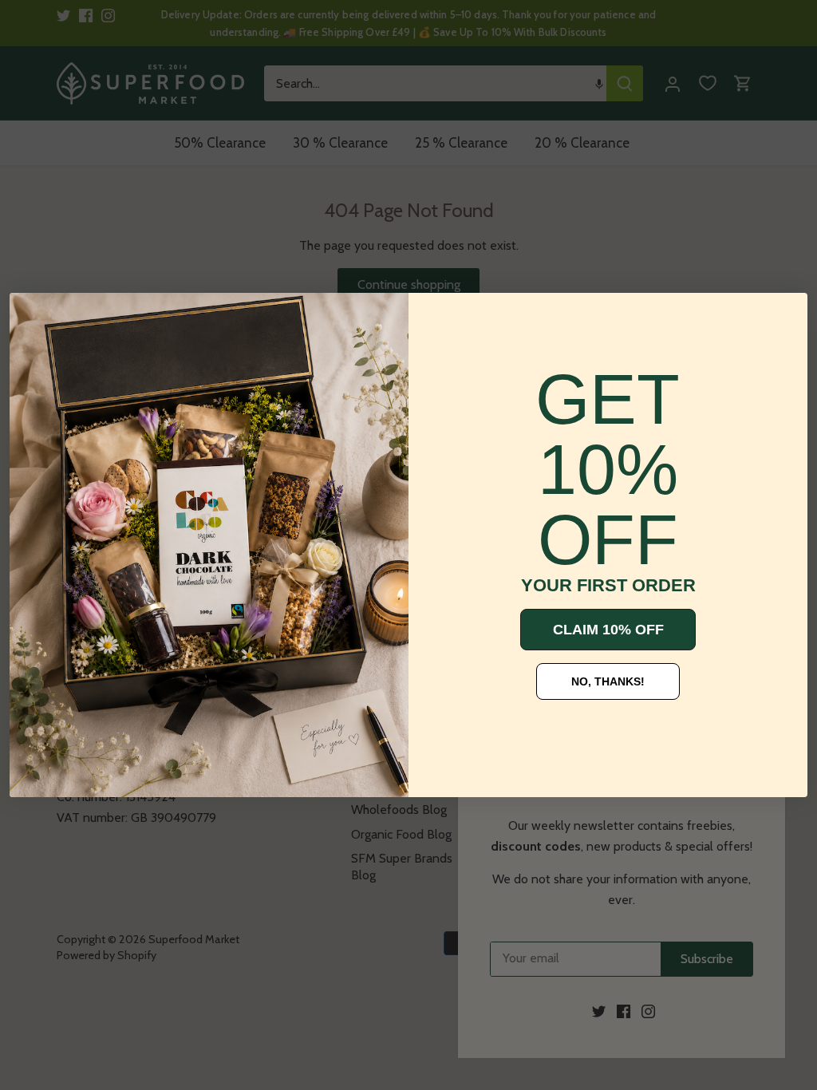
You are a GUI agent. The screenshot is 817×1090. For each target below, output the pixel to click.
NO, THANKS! (608, 681)
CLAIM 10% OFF (608, 630)
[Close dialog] (33, 316)
